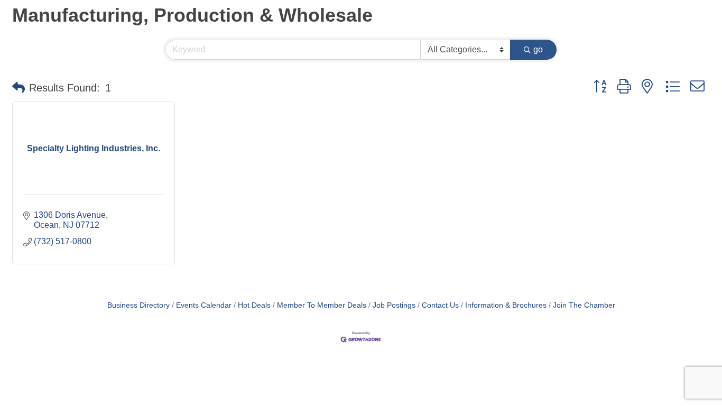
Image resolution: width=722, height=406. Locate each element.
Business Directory (138, 305)
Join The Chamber (584, 305)
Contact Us (440, 305)
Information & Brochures (506, 305)
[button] (18, 87)
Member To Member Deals (321, 305)
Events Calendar (204, 305)
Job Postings (394, 305)
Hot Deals (254, 305)
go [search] (538, 49)
